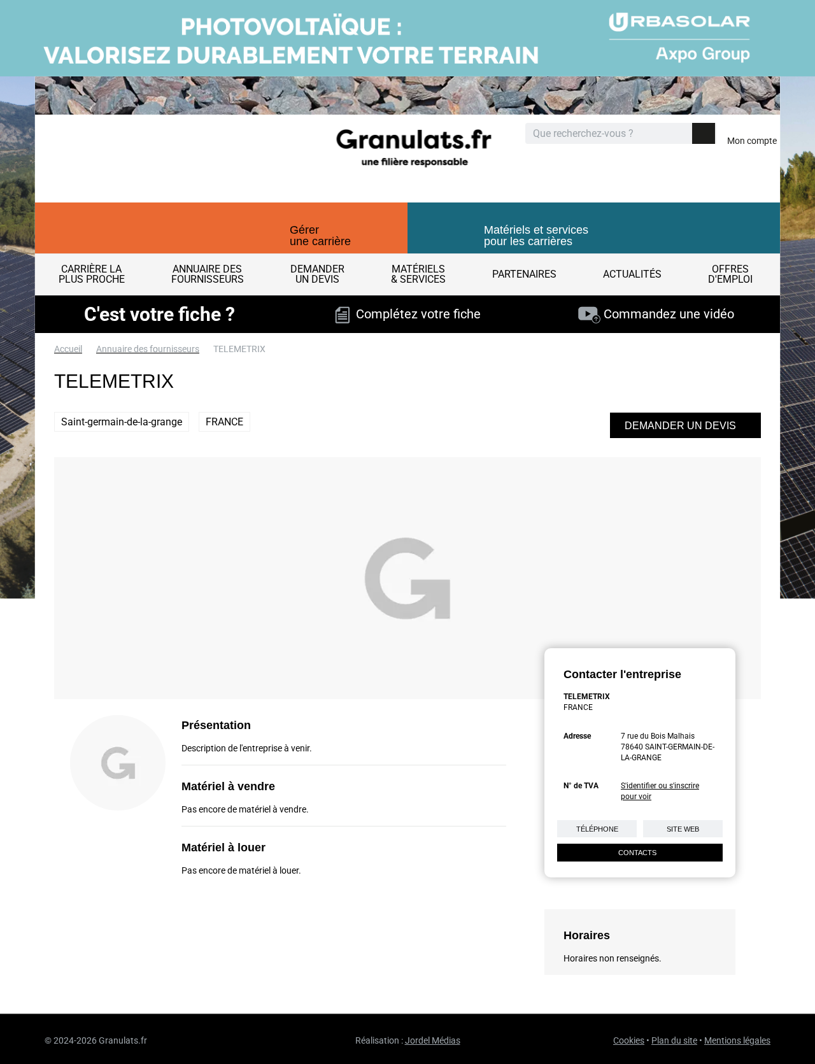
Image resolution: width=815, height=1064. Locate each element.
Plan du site (674, 1040)
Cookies (628, 1040)
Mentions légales (737, 1040)
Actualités (632, 274)
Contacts (637, 852)
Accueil (68, 349)
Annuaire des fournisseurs (147, 349)
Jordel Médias (432, 1040)
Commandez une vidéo (667, 314)
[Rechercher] (703, 133)
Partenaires (524, 274)
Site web (683, 829)
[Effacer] (681, 134)
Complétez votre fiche (415, 314)
